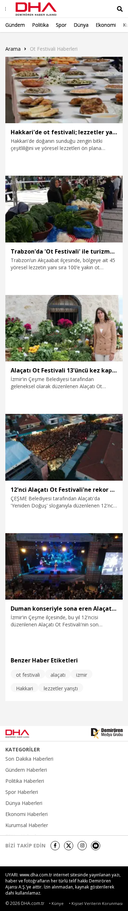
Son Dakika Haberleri (29, 759)
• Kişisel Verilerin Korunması (96, 903)
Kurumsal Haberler (26, 825)
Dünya (81, 24)
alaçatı (57, 674)
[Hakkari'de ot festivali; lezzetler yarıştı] (64, 90)
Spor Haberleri (21, 792)
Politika (40, 24)
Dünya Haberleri (23, 803)
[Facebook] (55, 845)
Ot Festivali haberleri (54, 48)
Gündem (15, 24)
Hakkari (24, 688)
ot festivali (28, 674)
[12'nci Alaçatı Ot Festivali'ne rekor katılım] (64, 447)
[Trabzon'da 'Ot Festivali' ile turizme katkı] (64, 209)
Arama (13, 48)
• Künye (56, 903)
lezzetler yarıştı (61, 688)
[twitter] (68, 845)
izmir (81, 674)
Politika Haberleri (24, 781)
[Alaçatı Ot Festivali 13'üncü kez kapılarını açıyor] (64, 328)
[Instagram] (82, 845)
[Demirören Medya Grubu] (107, 733)
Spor (61, 24)
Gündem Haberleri (26, 770)
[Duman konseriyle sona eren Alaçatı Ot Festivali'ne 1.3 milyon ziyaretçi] (64, 566)
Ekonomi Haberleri (26, 814)
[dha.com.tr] (26, 733)
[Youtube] (95, 845)
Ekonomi (106, 24)
